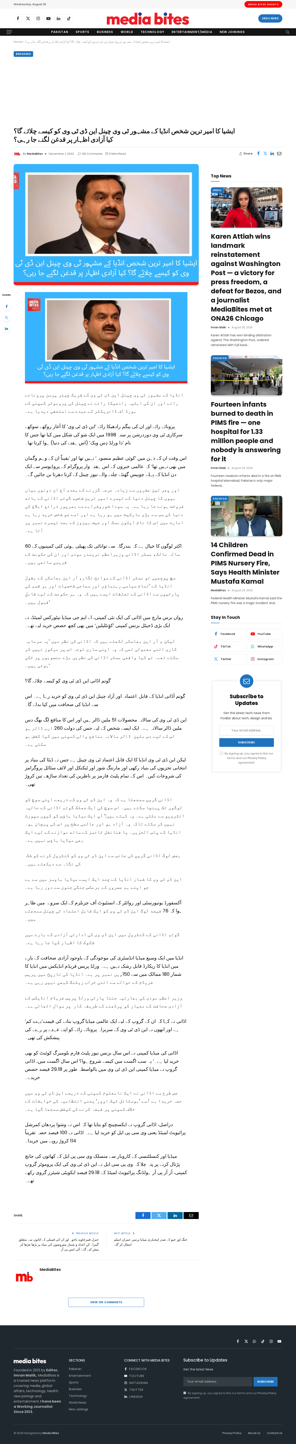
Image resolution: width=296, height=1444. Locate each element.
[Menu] (9, 32)
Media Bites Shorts (263, 4)
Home (18, 42)
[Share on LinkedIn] (272, 153)
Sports (82, 32)
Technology (152, 32)
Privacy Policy (257, 758)
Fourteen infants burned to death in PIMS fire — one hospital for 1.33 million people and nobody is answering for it (246, 432)
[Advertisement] (148, 91)
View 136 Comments (106, 1302)
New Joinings (232, 32)
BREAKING (23, 54)
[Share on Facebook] (258, 153)
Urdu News (270, 18)
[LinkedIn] (6, 328)
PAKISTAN (219, 358)
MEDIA (217, 190)
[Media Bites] (148, 18)
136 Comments (92, 154)
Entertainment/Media (192, 32)
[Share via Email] (279, 153)
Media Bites (51, 1433)
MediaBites (35, 154)
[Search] (287, 32)
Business (105, 32)
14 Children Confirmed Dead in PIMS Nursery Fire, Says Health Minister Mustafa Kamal (245, 563)
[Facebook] (6, 306)
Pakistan (59, 32)
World (127, 32)
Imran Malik (218, 327)
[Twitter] (6, 317)
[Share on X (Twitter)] (265, 153)
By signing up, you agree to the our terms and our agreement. (248, 758)
